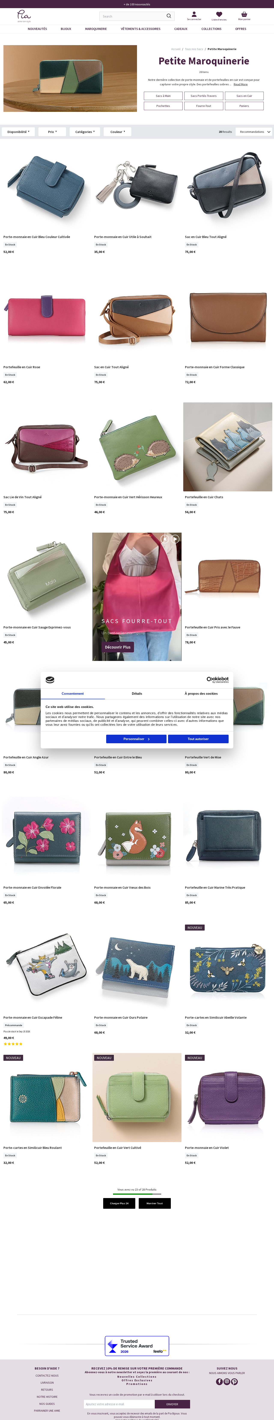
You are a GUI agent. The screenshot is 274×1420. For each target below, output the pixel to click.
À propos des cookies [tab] (201, 693)
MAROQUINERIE (96, 29)
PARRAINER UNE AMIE (47, 1411)
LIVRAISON (47, 1383)
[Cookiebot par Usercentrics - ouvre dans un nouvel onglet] (210, 680)
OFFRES (240, 29)
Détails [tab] (137, 693)
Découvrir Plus (118, 647)
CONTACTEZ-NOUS (47, 1375)
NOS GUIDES (47, 1404)
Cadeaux (180, 29)
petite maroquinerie (222, 49)
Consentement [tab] (73, 693)
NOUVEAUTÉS (37, 29)
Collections (211, 29)
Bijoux (66, 29)
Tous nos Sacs (194, 49)
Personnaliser (134, 739)
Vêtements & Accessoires (140, 29)
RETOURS (47, 1390)
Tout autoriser (198, 739)
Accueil (175, 49)
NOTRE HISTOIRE (47, 1397)
